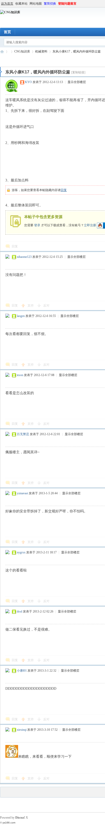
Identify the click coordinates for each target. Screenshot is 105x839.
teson (20, 375)
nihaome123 (24, 257)
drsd (19, 611)
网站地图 (36, 3)
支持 (31, 305)
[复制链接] (78, 72)
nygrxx (21, 552)
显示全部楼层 (77, 82)
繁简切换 (50, 3)
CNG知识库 (2, 51)
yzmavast (22, 493)
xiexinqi (22, 729)
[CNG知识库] (10, 12)
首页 (7, 32)
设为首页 (7, 3)
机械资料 (41, 51)
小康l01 (22, 670)
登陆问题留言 (67, 3)
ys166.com (9, 822)
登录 (37, 225)
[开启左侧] (1, 72)
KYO (28, 82)
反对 (46, 305)
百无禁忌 (23, 434)
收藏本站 (21, 3)
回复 (64, 190)
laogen (21, 316)
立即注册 (90, 225)
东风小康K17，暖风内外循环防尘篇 (76, 51)
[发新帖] (10, 60)
